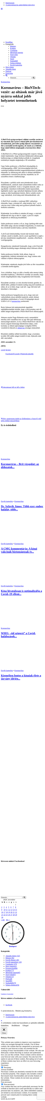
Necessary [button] (4, 1065)
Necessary (7, 1067)
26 (9, 915)
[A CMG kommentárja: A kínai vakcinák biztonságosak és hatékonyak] (22, 542)
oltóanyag (21, 328)
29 (16, 915)
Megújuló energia (16, 53)
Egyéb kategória (16, 65)
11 (7, 910)
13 (11, 910)
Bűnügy (13, 46)
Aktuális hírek (11, 69)
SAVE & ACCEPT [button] (8, 1099)
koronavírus (16, 301)
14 (14, 910)
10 (4, 910)
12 (9, 910)
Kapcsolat (9, 73)
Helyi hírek (10, 67)
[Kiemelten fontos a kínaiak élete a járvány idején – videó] (22, 668)
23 (2, 915)
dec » (8, 920)
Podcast (8, 71)
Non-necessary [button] (6, 1082)
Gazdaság (13, 50)
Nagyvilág (14, 55)
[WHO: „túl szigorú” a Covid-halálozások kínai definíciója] (22, 626)
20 (11, 912)
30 (2, 917)
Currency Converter (7, 994)
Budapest (12, 946)
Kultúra (13, 48)
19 (9, 912)
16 (2, 912)
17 (4, 912)
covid (3, 350)
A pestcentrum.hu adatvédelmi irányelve (20, 5)
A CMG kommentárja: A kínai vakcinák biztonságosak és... (19, 550)
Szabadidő (14, 61)
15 (16, 910)
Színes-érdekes (15, 63)
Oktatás (13, 57)
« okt (3, 920)
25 (7, 915)
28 (14, 915)
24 (4, 915)
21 (14, 912)
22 (16, 912)
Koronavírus (5, 82)
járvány (8, 350)
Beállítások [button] (16, 1025)
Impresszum (10, 3)
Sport (12, 59)
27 (11, 915)
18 (7, 912)
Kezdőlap (9, 42)
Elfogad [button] (25, 1025)
